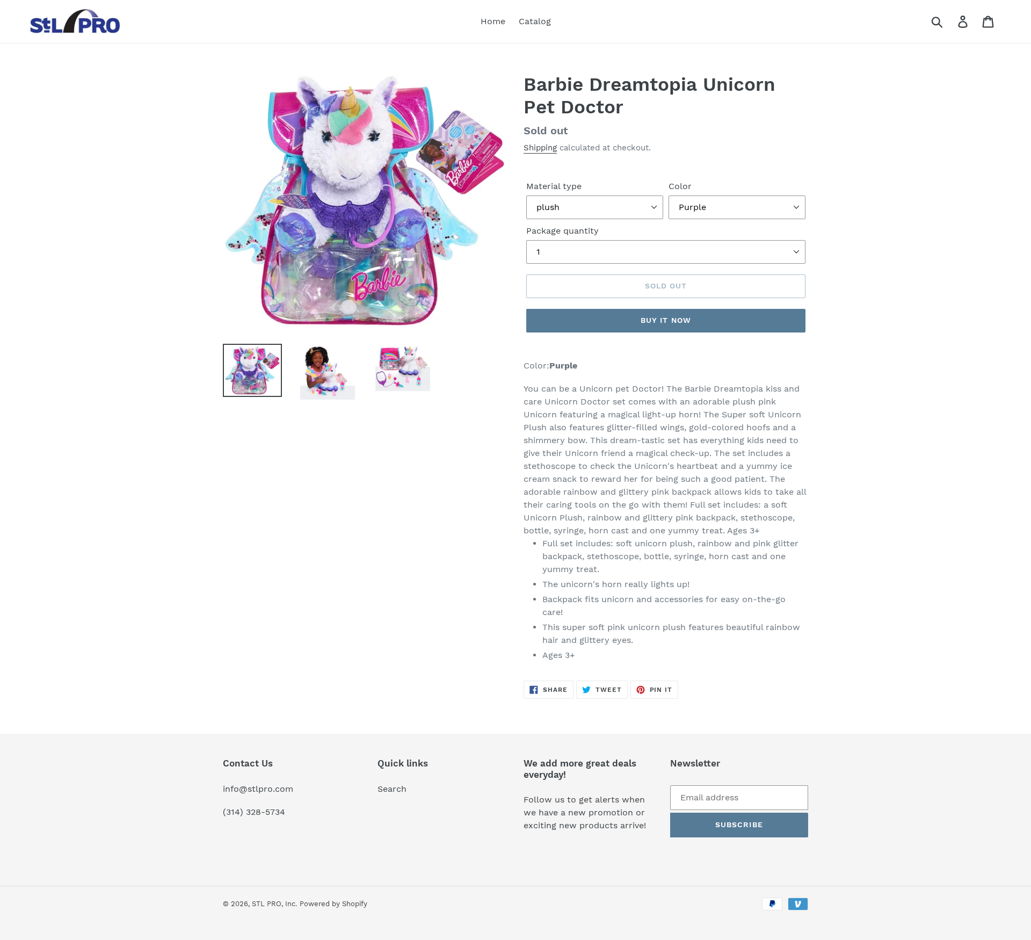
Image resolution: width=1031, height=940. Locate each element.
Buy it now (666, 320)
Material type (554, 186)
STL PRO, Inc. (274, 904)
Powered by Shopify (333, 904)
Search (391, 789)
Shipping (540, 148)
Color (680, 186)
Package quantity (562, 231)
